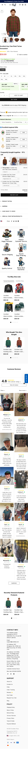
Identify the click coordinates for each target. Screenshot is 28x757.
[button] (26, 378)
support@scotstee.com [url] (13, 641)
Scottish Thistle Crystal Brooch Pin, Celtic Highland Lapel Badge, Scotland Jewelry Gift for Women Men (12, 145)
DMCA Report (10, 739)
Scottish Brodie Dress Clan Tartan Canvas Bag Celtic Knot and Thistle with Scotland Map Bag (21, 535)
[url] (12, 51)
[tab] (10, 322)
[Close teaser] (24, 383)
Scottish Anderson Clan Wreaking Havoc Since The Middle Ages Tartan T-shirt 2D (7, 429)
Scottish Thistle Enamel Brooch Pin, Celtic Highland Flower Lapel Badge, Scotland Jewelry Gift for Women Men (12, 138)
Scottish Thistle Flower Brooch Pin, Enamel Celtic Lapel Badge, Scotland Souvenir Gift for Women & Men (12, 131)
